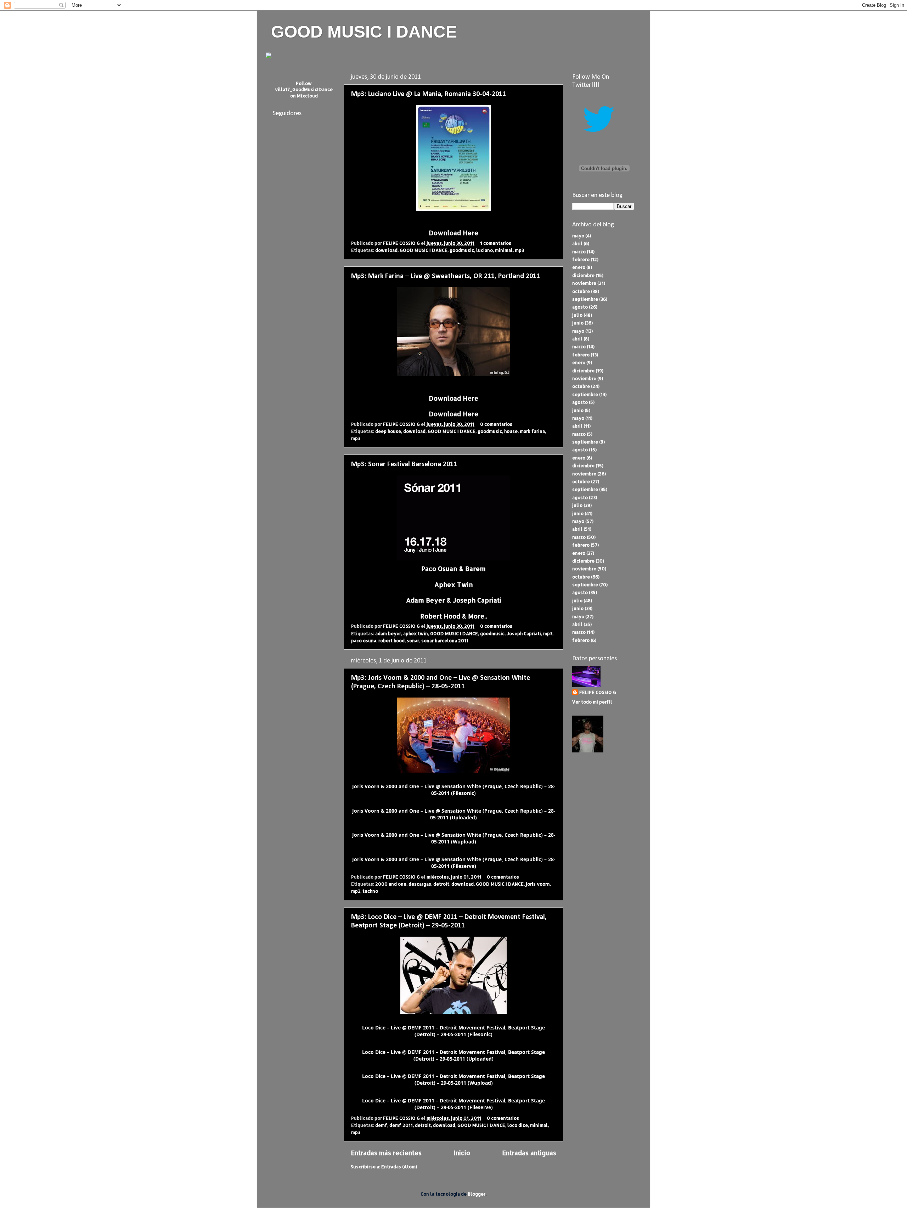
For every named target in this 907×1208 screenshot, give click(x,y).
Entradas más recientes (386, 1153)
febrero (581, 259)
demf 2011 (401, 1125)
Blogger (476, 1194)
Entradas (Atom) (399, 1166)
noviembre (584, 283)
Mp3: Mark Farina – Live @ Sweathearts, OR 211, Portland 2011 (445, 276)
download (386, 250)
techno (370, 891)
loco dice (517, 1125)
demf (381, 1125)
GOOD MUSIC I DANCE (364, 31)
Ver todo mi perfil (592, 702)
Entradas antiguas (529, 1153)
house (511, 431)
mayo (578, 235)
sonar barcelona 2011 (444, 640)
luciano (484, 250)
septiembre (585, 299)
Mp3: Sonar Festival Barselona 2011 (404, 464)
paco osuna (363, 640)
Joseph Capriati (524, 633)
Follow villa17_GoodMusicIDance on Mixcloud (304, 89)
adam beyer (388, 633)
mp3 (519, 250)
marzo (579, 251)
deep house (388, 431)
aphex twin (415, 633)
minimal (504, 250)
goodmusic (462, 250)
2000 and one (390, 884)
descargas (420, 884)
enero (578, 267)
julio (577, 315)
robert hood (391, 640)
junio (578, 323)
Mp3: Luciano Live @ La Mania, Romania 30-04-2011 (428, 94)
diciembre (583, 275)
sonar (413, 640)
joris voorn (538, 884)
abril (577, 243)
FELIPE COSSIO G (402, 243)
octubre (581, 291)
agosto (580, 307)
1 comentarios (495, 243)
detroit (441, 884)
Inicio (462, 1153)
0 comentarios (496, 424)
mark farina (532, 431)
